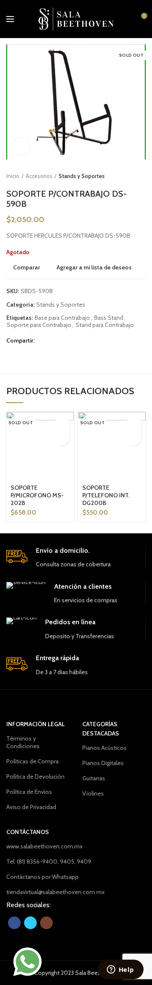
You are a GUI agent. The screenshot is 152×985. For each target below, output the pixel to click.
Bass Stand (108, 317)
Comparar (26, 267)
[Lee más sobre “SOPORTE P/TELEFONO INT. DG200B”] (134, 423)
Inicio (12, 176)
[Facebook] (43, 340)
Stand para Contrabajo (105, 325)
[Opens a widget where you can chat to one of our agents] (120, 970)
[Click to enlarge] (21, 146)
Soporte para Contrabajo (39, 325)
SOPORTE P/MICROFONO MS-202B (37, 495)
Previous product (124, 176)
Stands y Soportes (82, 176)
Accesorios (39, 176)
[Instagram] (46, 922)
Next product (141, 176)
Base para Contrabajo (62, 317)
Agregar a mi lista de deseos (94, 267)
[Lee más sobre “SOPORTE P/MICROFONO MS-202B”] (62, 423)
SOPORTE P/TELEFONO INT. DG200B (106, 495)
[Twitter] (54, 340)
